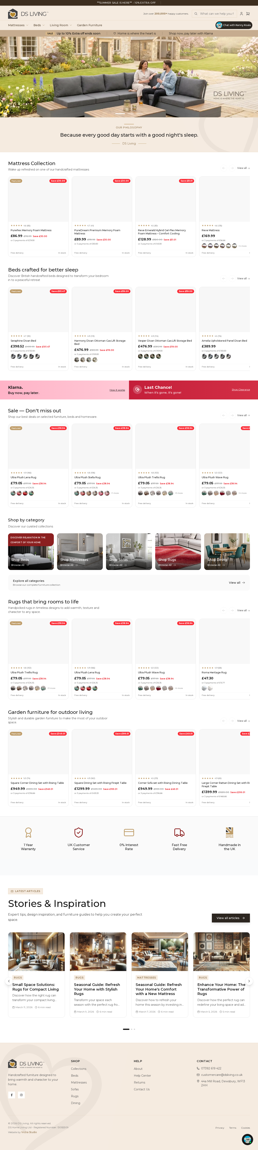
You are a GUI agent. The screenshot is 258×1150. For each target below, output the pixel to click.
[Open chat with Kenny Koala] (247, 1139)
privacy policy (131, 618)
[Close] (169, 527)
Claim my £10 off (129, 605)
